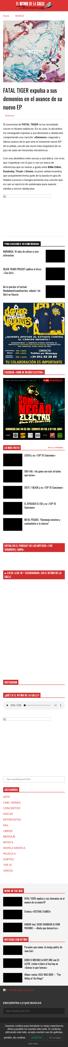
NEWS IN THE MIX (13, 891)
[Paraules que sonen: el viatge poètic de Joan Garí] (12, 950)
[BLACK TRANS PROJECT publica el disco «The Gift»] (55, 274)
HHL (5, 825)
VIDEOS (8, 870)
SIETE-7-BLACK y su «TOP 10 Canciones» (43, 487)
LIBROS (7, 831)
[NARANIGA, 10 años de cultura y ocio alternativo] (55, 256)
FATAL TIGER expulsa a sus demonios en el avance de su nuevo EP (44, 900)
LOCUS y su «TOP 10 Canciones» (40, 455)
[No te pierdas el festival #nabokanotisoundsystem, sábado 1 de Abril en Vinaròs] (55, 291)
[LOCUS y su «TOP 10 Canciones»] (12, 460)
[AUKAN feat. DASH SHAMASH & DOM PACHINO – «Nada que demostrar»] (12, 927)
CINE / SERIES (12, 802)
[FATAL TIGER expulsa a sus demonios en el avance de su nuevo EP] (12, 901)
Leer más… (34, 1043)
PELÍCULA (9, 853)
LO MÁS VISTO (11, 448)
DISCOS (8, 814)
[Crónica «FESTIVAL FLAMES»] (12, 914)
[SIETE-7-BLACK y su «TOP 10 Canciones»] (12, 492)
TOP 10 (7, 865)
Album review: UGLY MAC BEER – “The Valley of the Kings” (42, 976)
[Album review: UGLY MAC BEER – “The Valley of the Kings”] (12, 977)
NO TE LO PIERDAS (56, 448)
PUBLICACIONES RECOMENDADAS (21, 244)
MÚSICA (8, 842)
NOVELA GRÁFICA (14, 848)
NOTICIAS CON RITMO (15, 939)
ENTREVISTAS (12, 819)
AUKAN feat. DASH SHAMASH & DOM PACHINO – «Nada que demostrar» (42, 926)
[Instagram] (4, 997)
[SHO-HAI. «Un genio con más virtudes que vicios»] (12, 476)
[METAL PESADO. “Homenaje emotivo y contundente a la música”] (12, 524)
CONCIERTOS (11, 808)
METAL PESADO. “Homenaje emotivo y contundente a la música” (42, 521)
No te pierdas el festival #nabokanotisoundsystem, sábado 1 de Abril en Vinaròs (21, 290)
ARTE (6, 797)
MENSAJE (9, 836)
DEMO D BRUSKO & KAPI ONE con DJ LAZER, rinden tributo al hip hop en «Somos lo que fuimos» (41, 963)
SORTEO (8, 859)
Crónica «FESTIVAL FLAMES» (37, 911)
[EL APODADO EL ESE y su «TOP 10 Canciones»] (12, 508)
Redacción (9, 116)
